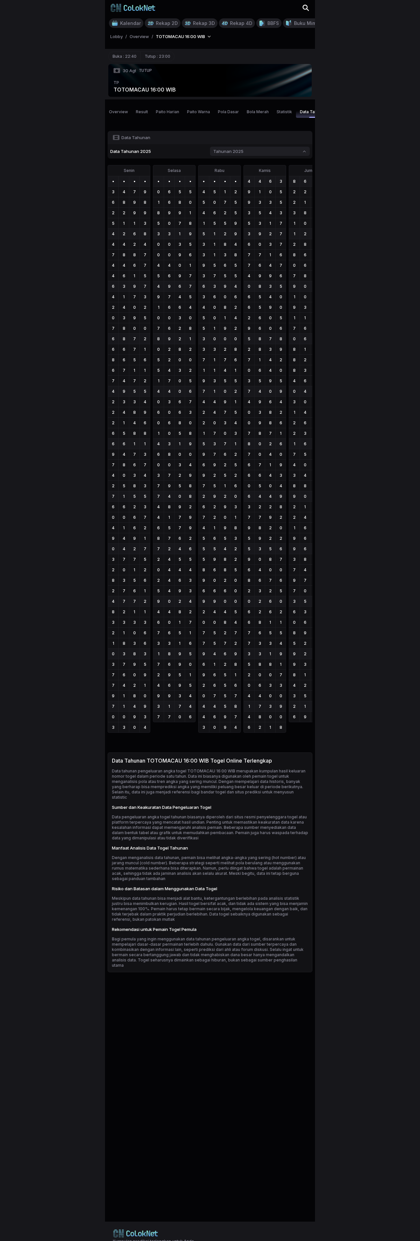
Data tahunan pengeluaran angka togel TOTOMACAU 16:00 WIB (173, 770)
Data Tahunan (313, 111)
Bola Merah (258, 111)
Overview (118, 111)
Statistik (284, 111)
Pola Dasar (228, 111)
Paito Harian (167, 111)
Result (142, 111)
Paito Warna (198, 111)
